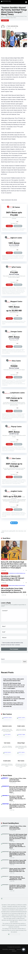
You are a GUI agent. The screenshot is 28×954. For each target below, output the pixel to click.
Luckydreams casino (17, 393)
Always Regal (21, 743)
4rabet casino (21, 726)
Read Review (18, 226)
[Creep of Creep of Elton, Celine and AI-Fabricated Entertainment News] (5, 779)
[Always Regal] (21, 734)
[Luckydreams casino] (6, 393)
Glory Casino (16, 361)
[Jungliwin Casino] (8, 492)
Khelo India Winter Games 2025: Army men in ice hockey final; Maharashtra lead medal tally (13, 704)
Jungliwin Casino (16, 491)
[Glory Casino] (9, 360)
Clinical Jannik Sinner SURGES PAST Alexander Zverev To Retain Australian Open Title (17, 870)
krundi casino (7, 760)
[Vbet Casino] (9, 458)
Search (3, 659)
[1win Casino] (7, 734)
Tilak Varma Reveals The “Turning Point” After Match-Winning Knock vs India (17, 878)
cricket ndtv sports (5, 530)
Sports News (5, 20)
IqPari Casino (16, 267)
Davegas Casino (16, 331)
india (17, 530)
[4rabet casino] (21, 717)
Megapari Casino (16, 301)
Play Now (9, 226)
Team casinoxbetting (12, 26)
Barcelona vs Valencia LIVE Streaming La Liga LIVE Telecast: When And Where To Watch (12, 578)
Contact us (14, 950)
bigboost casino (16, 238)
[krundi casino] (7, 752)
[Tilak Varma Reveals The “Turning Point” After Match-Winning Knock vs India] (5, 876)
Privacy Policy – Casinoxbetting (8, 949)
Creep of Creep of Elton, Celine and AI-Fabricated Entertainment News (13, 679)
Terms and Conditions (21, 949)
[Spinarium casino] (7, 717)
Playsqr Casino (16, 426)
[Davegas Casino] (8, 332)
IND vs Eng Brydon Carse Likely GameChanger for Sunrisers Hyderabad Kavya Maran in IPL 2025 (13, 590)
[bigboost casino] (8, 238)
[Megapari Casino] (8, 302)
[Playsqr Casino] (8, 427)
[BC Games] (10, 206)
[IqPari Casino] (9, 266)
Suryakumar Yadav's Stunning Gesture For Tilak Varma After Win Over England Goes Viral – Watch (17, 887)
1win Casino (7, 743)
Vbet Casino (16, 458)
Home (2, 16)
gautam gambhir (12, 530)
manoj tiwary (20, 530)
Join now (14, 522)
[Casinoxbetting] (5, 1)
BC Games (16, 207)
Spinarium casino (7, 726)
